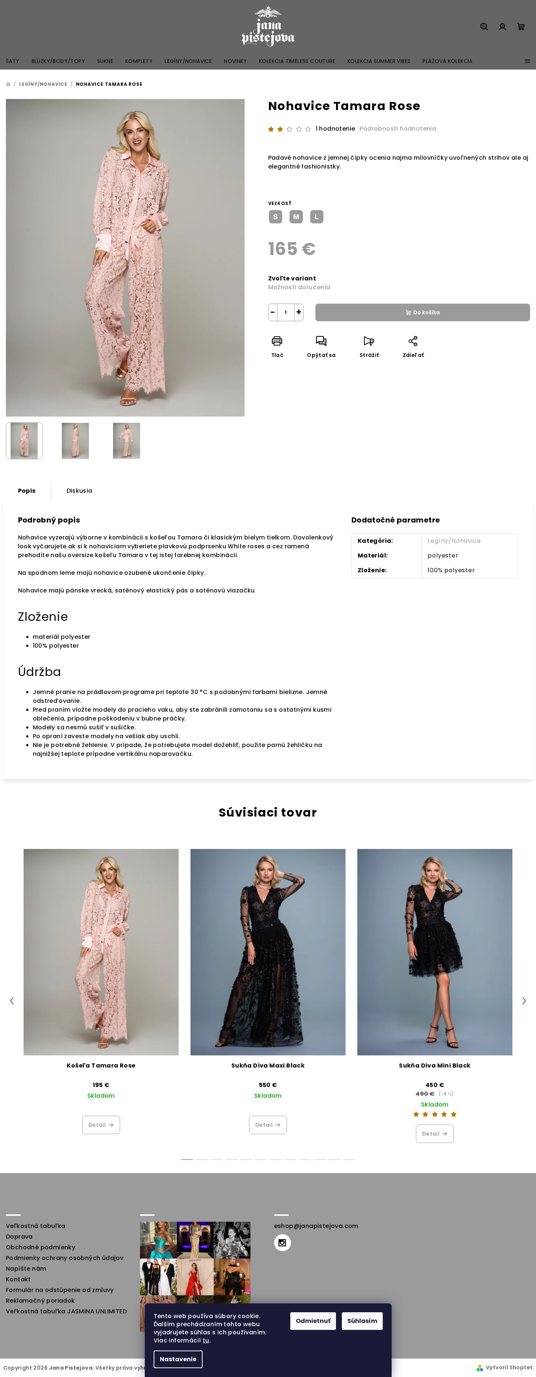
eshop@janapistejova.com (316, 1226)
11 (349, 1159)
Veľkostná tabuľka (36, 1226)
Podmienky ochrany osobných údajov (64, 1258)
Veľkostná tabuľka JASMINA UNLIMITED (66, 1311)
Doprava (19, 1236)
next (524, 1001)
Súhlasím (362, 1321)
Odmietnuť (313, 1321)
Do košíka (426, 312)
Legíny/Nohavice (454, 541)
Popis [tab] (27, 490)
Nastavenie (178, 1359)
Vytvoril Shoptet (509, 1367)
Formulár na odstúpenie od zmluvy (60, 1290)
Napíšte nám (26, 1268)
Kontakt (18, 1279)
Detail (97, 1125)
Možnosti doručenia (299, 287)
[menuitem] (12, 61)
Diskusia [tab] (79, 490)
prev (12, 1001)
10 (334, 1159)
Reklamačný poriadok (40, 1300)
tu (206, 1340)
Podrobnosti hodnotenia (398, 129)
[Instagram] (282, 1242)
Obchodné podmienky (40, 1247)
